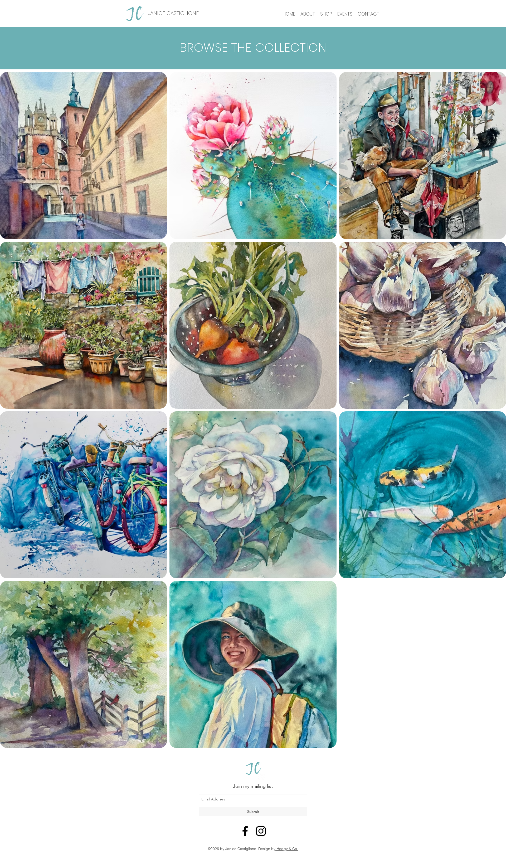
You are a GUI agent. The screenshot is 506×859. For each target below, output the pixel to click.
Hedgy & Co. (286, 848)
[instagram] (260, 831)
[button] (326, 14)
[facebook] (245, 831)
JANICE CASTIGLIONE (173, 13)
